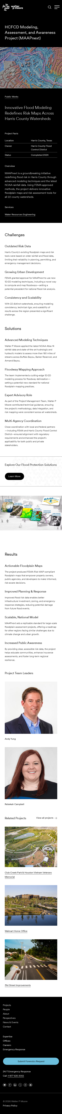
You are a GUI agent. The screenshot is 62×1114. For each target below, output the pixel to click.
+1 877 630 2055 (15, 1075)
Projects (7, 1005)
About (6, 1013)
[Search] (49, 7)
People (6, 1009)
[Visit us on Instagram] (25, 1085)
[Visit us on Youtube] (4, 1085)
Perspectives (9, 1018)
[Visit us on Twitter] (20, 1085)
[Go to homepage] (12, 7)
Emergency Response (14, 1049)
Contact (7, 1026)
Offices (6, 1040)
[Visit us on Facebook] (10, 1085)
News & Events (10, 1022)
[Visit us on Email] (30, 1085)
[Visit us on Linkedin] (15, 1085)
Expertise (7, 1036)
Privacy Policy (10, 1105)
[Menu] (57, 7)
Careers (7, 1045)
